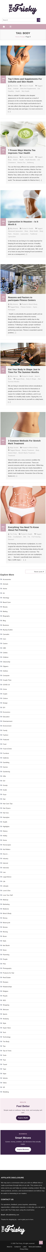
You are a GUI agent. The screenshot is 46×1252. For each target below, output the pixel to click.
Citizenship (6, 662)
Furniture (6, 753)
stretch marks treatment (26, 453)
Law (4, 872)
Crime (5, 689)
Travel (5, 1064)
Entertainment (7, 721)
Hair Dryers (6, 808)
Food (4, 744)
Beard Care (7, 602)
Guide (5, 790)
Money (5, 918)
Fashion (5, 735)
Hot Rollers (6, 849)
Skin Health (25, 91)
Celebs (5, 652)
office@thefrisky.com (12, 1215)
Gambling (6, 762)
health (18, 91)
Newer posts (38, 571)
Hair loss (6, 813)
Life (4, 881)
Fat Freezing (36, 537)
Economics (6, 712)
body (9, 88)
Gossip (5, 785)
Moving (5, 932)
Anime (5, 588)
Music (5, 936)
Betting (5, 611)
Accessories (7, 579)
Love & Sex (6, 890)
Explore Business (23, 1149)
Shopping (6, 1005)
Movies (5, 927)
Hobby (5, 835)
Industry (5, 858)
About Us (9, 1247)
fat (29, 537)
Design (5, 703)
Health (31, 86)
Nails (4, 941)
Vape (4, 1073)
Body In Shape (31, 379)
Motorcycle (6, 922)
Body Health (34, 231)
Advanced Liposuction (15, 231)
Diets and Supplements (28, 88)
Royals (5, 996)
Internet (5, 863)
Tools (4, 1055)
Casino (5, 643)
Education (6, 717)
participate (11, 309)
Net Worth (6, 945)
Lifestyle (5, 886)
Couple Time (7, 680)
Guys (4, 794)
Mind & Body (33, 304)
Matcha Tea (21, 162)
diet (39, 379)
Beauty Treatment (28, 450)
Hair (4, 799)
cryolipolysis (17, 537)
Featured (6, 739)
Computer (6, 675)
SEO (4, 1000)
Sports (5, 1014)
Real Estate (7, 977)
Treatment (11, 455)
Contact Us (17, 1247)
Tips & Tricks (7, 1051)
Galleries (6, 758)
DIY (4, 707)
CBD (4, 648)
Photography (7, 968)
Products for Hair (8, 973)
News (5, 950)
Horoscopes (7, 845)
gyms (35, 307)
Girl (4, 781)
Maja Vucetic (14, 447)
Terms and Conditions (35, 1247)
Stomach (11, 539)
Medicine (6, 909)
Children (5, 657)
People (5, 959)
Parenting (6, 954)
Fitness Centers (26, 307)
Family (5, 730)
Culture (5, 698)
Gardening (6, 771)
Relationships (7, 986)
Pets (4, 964)
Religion (5, 991)
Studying (6, 1018)
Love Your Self (8, 895)
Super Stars (7, 1028)
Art (4, 593)
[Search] (38, 20)
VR (4, 1087)
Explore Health (23, 1118)
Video (5, 1083)
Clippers (5, 666)
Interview (6, 868)
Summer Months (13, 381)
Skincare (6, 1009)
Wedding (6, 1092)
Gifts (4, 776)
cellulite (16, 88)
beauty (18, 450)
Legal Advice (7, 877)
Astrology (6, 598)
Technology (6, 1037)
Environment (7, 726)
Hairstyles (6, 817)
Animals (5, 584)
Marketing (6, 904)
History (5, 831)
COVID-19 (6, 684)
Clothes (5, 671)
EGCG (15, 160)
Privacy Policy (24, 1249)
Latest (24, 1247)
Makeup (5, 900)
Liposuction (24, 234)
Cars (4, 639)
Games (5, 767)
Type (4, 1069)
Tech (4, 1032)
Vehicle (5, 1078)
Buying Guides (8, 630)
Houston (16, 234)
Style (4, 1023)
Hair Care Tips (8, 803)
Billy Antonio (14, 86)
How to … (6, 854)
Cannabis (6, 634)
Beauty (5, 607)
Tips (4, 1046)
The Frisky (13, 534)
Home (5, 840)
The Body (6, 1041)
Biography (6, 616)
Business (6, 625)
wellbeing (30, 162)
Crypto (5, 694)
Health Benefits (30, 160)
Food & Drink (7, 749)
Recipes (5, 982)
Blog (4, 620)
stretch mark (12, 453)
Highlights (6, 826)
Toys (4, 1060)
